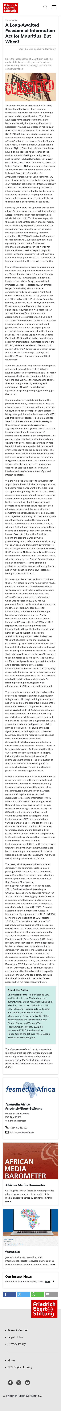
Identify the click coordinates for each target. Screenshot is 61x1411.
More (47, 1281)
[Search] (45, 7)
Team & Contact (18, 1330)
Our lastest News (18, 1276)
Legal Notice (16, 1337)
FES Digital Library (20, 1367)
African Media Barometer (25, 1185)
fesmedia (12, 1252)
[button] (9, 1294)
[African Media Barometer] (30, 1160)
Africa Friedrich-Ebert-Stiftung (23, 1106)
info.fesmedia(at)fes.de (22, 1132)
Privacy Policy (17, 1344)
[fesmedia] (30, 1227)
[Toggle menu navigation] (53, 7)
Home (11, 1360)
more (8, 1201)
